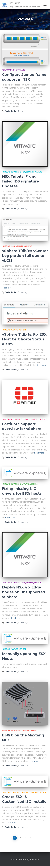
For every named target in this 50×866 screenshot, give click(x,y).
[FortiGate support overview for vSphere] (25, 397)
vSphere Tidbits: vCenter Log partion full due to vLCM (25, 256)
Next (32, 838)
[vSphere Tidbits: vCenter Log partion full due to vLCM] (25, 230)
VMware (21, 70)
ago (23, 111)
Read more (7, 288)
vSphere (28, 246)
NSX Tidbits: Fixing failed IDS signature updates (20, 181)
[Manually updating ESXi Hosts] (25, 638)
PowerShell (25, 792)
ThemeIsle (34, 859)
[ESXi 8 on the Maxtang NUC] (25, 703)
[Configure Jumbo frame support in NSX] (25, 49)
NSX (15, 70)
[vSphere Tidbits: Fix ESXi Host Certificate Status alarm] (25, 313)
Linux (13, 246)
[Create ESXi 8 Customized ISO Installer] (25, 781)
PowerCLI (15, 792)
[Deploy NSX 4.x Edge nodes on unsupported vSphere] (25, 554)
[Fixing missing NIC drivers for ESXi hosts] (25, 473)
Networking (7, 70)
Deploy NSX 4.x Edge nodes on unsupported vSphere (23, 592)
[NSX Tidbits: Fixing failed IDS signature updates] (25, 144)
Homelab (6, 172)
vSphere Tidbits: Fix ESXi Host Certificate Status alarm (25, 339)
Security (30, 172)
